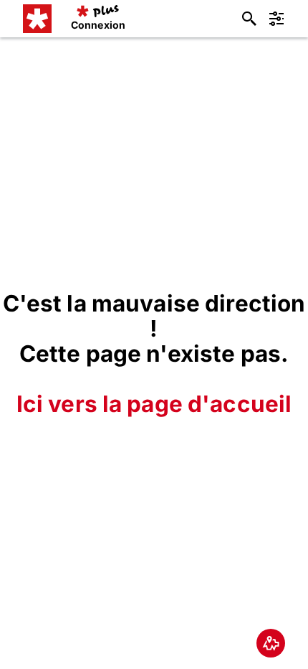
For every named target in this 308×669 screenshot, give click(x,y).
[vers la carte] (270, 643)
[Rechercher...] (249, 18)
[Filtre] (276, 18)
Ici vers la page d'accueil (154, 404)
